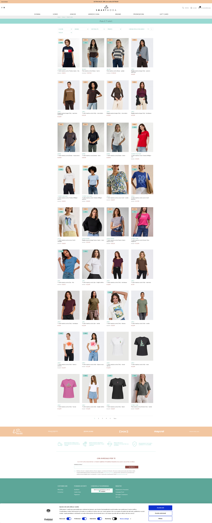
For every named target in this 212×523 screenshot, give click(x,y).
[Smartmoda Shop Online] (106, 8)
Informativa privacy (108, 472)
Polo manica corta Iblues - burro (91, 71)
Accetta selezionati (160, 513)
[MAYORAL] (123, 432)
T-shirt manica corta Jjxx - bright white (93, 282)
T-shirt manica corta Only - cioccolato (92, 113)
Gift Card (118, 497)
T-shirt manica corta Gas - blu (66, 282)
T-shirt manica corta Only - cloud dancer (116, 365)
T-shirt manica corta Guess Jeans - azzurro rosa (116, 240)
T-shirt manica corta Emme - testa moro (69, 155)
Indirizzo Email (78, 464)
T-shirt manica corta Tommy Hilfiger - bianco (68, 198)
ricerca (187, 7)
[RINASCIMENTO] (17, 432)
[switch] (84, 518)
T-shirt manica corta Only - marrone (141, 282)
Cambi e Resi (77, 492)
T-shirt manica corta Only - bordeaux (117, 282)
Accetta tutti (160, 507)
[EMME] (88, 432)
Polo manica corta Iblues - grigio (115, 71)
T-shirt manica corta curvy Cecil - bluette (140, 198)
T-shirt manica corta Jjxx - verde (91, 323)
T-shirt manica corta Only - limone (116, 323)
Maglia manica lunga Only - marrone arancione (67, 114)
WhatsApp (60, 489)
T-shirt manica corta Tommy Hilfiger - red (141, 156)
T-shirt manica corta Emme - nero (91, 155)
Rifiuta (160, 518)
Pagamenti (77, 494)
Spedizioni (76, 489)
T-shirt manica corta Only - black (116, 406)
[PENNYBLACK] (159, 432)
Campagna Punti (120, 492)
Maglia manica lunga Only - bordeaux (141, 113)
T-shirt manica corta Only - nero (140, 364)
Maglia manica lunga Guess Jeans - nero (93, 240)
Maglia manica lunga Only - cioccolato (117, 113)
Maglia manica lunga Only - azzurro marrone (140, 71)
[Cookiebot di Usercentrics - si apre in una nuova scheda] (48, 520)
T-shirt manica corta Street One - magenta (140, 240)
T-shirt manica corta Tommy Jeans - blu (68, 71)
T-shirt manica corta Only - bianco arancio (67, 365)
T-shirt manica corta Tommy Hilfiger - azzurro (92, 198)
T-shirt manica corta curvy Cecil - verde (117, 197)
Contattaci (60, 492)
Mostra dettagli (124, 518)
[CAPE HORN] (53, 432)
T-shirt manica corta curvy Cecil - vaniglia (67, 240)
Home (59, 17)
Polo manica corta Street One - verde (141, 406)
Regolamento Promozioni (122, 489)
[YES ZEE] (194, 432)
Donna (63, 17)
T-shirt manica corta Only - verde (140, 323)
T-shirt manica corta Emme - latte (116, 155)
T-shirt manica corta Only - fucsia (67, 406)
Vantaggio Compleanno (122, 494)
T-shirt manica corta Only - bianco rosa (93, 364)
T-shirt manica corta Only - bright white (93, 406)
